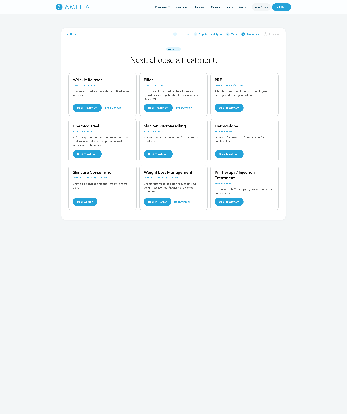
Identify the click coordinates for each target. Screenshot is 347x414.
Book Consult (113, 107)
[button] (162, 6)
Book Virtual (182, 201)
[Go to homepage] (72, 7)
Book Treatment (87, 107)
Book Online (281, 7)
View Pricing (261, 7)
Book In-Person (157, 201)
